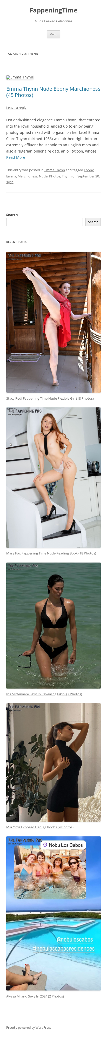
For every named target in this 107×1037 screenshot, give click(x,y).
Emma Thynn (54, 170)
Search (12, 214)
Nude (43, 176)
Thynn (67, 176)
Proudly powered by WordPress (28, 1027)
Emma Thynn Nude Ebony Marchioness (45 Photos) (53, 91)
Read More (15, 157)
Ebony (89, 170)
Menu (53, 34)
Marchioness (27, 176)
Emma (11, 176)
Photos (54, 176)
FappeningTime (53, 10)
